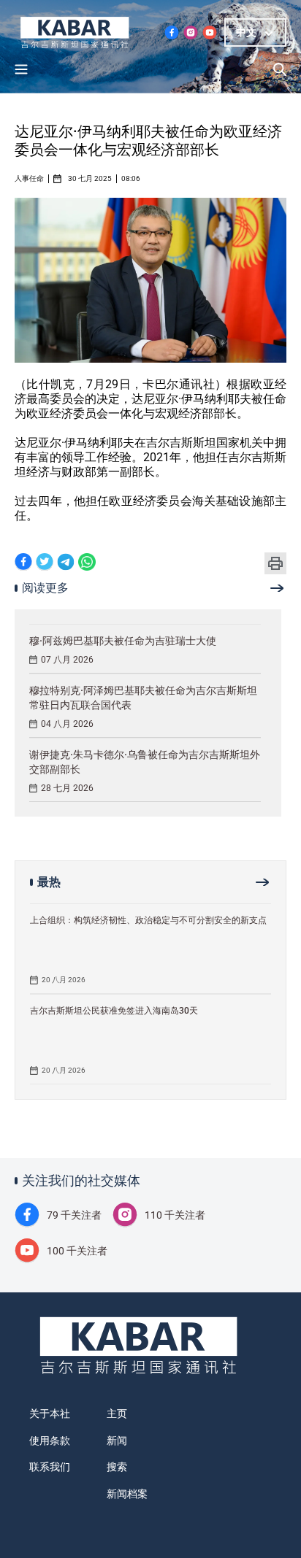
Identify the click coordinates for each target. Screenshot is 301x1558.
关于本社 (49, 1413)
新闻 (117, 1440)
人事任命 (29, 178)
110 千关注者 (175, 1215)
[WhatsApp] (87, 563)
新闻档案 (127, 1494)
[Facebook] (23, 563)
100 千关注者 (77, 1251)
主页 (117, 1413)
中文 (246, 32)
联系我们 (49, 1467)
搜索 (117, 1467)
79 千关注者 (74, 1215)
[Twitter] (44, 563)
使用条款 (49, 1440)
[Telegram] (66, 563)
